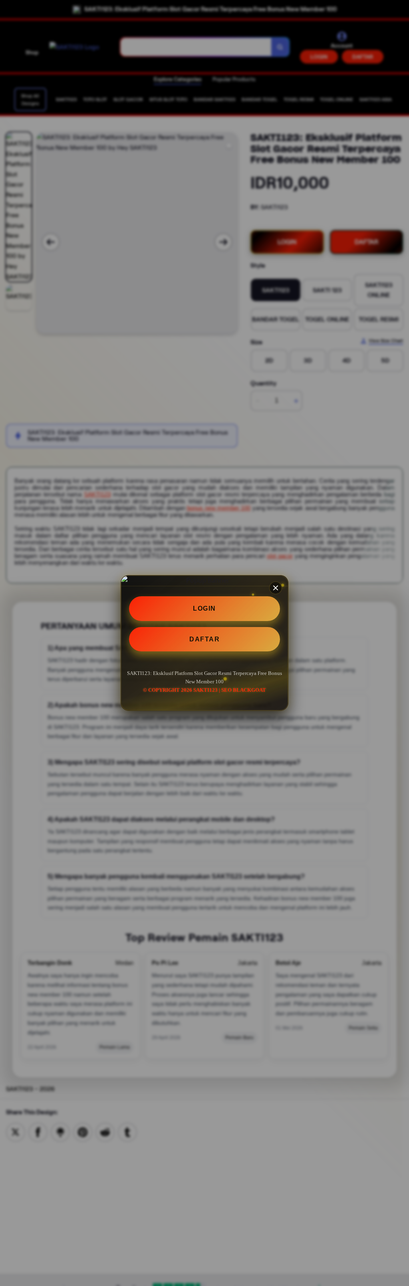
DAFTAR (204, 639)
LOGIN (204, 608)
